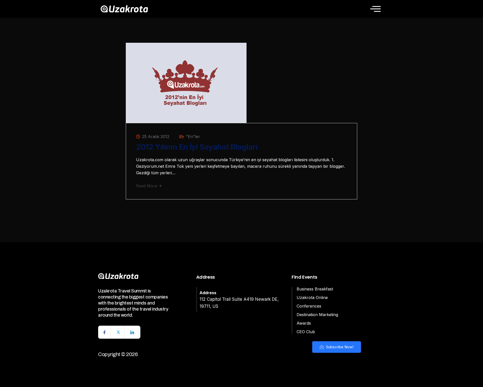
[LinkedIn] (132, 332)
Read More (147, 185)
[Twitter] (118, 332)
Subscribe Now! (339, 347)
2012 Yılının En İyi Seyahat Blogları (197, 146)
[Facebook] (104, 332)
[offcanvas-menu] (375, 9)
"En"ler (193, 136)
